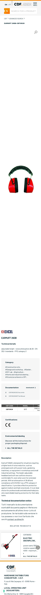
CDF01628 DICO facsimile (16, 392)
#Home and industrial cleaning (16, 374)
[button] (38, 547)
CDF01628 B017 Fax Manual (17, 396)
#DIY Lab (8, 372)
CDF (5, 19)
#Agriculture (18, 372)
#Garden (27, 369)
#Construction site (12, 367)
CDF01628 (9, 409)
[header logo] (23, 4)
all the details (14, 448)
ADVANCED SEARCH (16, 19)
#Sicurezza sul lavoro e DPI (15, 377)
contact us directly (15, 519)
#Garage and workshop (14, 369)
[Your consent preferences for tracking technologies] (4, 591)
